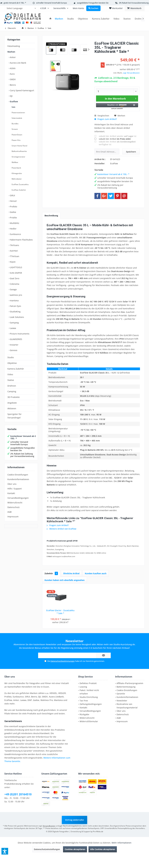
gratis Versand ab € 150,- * (15, 2)
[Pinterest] (118, 196)
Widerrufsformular (89, 721)
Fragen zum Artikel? (107, 119)
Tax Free (84, 700)
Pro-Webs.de (98, 831)
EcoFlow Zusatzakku (20, 184)
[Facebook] (97, 196)
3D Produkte (13, 397)
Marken (11, 51)
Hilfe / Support (14, 488)
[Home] (50, 19)
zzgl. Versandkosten (131, 73)
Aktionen (11, 408)
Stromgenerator (18, 157)
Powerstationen (18, 112)
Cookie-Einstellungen (17, 474)
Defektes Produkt (88, 683)
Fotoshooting (13, 46)
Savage (13, 289)
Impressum (12, 516)
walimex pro (15, 295)
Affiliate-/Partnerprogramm (130, 683)
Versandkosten (49, 826)
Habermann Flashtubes (21, 239)
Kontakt (11, 493)
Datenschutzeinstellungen (47, 849)
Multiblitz (14, 223)
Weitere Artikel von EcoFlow (62, 528)
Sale (13, 107)
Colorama (14, 284)
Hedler (12, 228)
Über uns (11, 484)
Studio (10, 357)
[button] (117, 106)
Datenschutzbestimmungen (62, 661)
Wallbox (14, 162)
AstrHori (13, 250)
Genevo (13, 350)
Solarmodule (16, 118)
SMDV (12, 79)
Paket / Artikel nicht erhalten (89, 692)
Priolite (13, 217)
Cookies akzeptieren (75, 849)
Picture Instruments (19, 333)
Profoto (13, 206)
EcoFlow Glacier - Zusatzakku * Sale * (60, 612)
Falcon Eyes (15, 306)
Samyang (14, 322)
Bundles (14, 123)
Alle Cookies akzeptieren (102, 849)
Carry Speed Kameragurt (21, 90)
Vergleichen (103, 115)
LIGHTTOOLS (15, 267)
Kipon (12, 261)
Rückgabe (84, 714)
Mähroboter (16, 179)
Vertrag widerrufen (74, 819)
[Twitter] (111, 196)
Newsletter (122, 700)
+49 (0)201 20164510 (18, 794)
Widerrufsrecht (14, 502)
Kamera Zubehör (15, 368)
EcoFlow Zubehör (18, 190)
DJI (11, 96)
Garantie (121, 693)
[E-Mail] (124, 196)
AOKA (12, 68)
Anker (12, 57)
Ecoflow (13, 101)
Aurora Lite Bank (17, 62)
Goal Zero (14, 278)
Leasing (83, 686)
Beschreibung (51, 215)
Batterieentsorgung (126, 686)
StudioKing (15, 311)
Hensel (13, 201)
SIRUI (12, 195)
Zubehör (51, 573)
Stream (14, 129)
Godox (12, 212)
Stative (10, 380)
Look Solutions (16, 317)
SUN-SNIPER (15, 272)
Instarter (13, 344)
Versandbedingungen (18, 498)
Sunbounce (15, 234)
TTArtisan (14, 256)
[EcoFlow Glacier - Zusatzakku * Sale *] (60, 597)
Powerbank (16, 168)
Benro (12, 85)
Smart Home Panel (19, 145)
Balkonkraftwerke (19, 151)
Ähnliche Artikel (71, 573)
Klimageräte (16, 173)
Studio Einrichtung (89, 697)
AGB (9, 511)
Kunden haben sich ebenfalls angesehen (65, 580)
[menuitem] (21, 8)
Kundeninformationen (18, 479)
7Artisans (14, 245)
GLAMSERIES (15, 339)
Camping (11, 391)
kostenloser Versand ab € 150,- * (23, 437)
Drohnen (11, 385)
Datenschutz (13, 507)
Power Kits (16, 140)
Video (10, 374)
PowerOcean (16, 134)
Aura (12, 73)
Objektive (12, 363)
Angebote (12, 402)
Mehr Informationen (121, 842)
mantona (14, 300)
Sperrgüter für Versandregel (14, 416)
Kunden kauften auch (95, 573)
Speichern (131, 151)
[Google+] (104, 196)
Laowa (12, 328)
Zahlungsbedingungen (91, 704)
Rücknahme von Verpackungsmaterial (127, 706)
